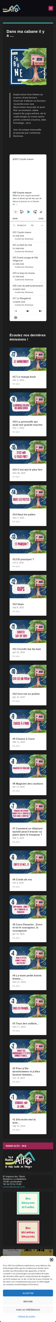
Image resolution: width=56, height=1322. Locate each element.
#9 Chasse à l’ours (24, 739)
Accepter (28, 1293)
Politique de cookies (26, 1316)
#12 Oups (18, 604)
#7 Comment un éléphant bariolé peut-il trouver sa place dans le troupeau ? (28, 831)
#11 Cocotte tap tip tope (27, 649)
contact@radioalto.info (14, 1186)
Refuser (28, 1301)
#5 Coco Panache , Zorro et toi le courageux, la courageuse (27, 927)
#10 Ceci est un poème (26, 694)
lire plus (16, 383)
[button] (51, 1259)
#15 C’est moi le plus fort (27, 469)
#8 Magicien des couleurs (28, 783)
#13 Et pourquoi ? (23, 559)
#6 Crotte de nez (22, 879)
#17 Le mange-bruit (24, 377)
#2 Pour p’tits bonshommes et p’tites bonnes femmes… (26, 1071)
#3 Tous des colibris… (26, 1023)
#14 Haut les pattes (24, 514)
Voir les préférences (28, 1309)
